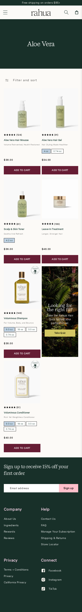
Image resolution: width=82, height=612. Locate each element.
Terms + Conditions (16, 569)
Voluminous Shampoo (15, 318)
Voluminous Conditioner (17, 412)
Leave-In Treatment (53, 229)
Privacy (8, 576)
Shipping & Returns (53, 538)
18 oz (20, 329)
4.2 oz (9, 240)
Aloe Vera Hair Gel (52, 140)
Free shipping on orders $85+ (41, 2)
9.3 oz (9, 329)
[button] (5, 12)
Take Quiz (60, 333)
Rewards (9, 531)
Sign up (69, 488)
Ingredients (11, 525)
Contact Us (48, 518)
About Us (10, 518)
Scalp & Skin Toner (14, 229)
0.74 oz (57, 151)
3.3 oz (31, 329)
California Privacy (15, 582)
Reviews (9, 538)
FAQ (43, 525)
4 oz (46, 151)
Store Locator (50, 544)
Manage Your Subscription (58, 531)
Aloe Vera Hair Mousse (16, 140)
